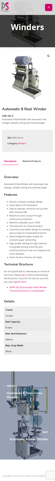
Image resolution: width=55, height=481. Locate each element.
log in (24, 274)
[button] (48, 56)
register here (19, 281)
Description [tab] (10, 161)
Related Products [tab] (32, 161)
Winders (22, 143)
